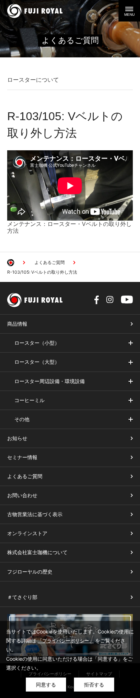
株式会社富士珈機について (37, 552)
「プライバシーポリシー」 (66, 640)
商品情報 (17, 324)
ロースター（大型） (37, 362)
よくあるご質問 (24, 476)
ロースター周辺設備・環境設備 (49, 381)
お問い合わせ (22, 495)
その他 (21, 419)
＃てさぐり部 (22, 597)
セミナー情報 (22, 457)
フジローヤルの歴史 (29, 572)
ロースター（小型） (37, 343)
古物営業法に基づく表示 (34, 514)
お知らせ (17, 438)
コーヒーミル (29, 400)
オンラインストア (27, 533)
